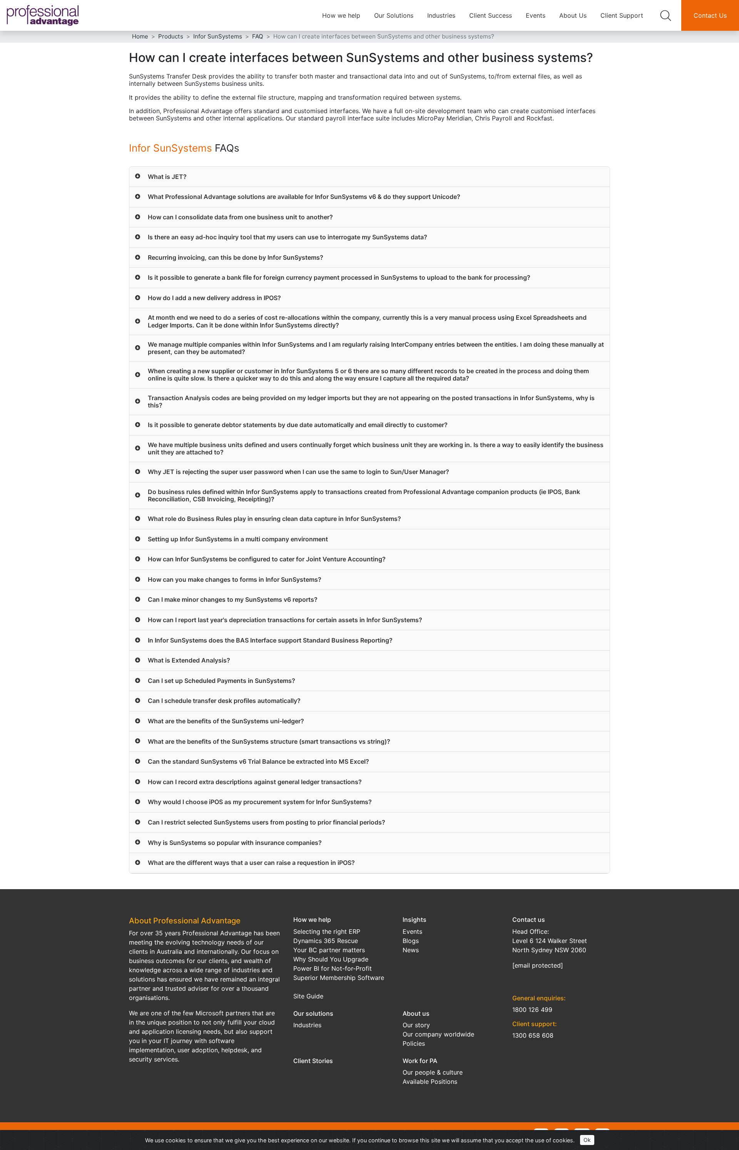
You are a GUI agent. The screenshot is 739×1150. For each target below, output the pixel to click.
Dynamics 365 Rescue (325, 941)
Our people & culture (433, 1072)
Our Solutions (393, 15)
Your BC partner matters (329, 950)
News (411, 950)
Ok (587, 1140)
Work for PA (420, 1061)
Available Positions (430, 1081)
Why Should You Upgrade (330, 959)
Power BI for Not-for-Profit (332, 968)
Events (535, 15)
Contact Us (710, 15)
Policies (414, 1043)
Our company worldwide (438, 1034)
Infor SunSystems (170, 148)
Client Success (490, 15)
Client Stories (313, 1061)
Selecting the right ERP (326, 931)
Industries (441, 15)
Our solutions (313, 1013)
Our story (416, 1025)
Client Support (621, 15)
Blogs (411, 941)
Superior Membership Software (338, 977)
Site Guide (308, 996)
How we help (341, 15)
